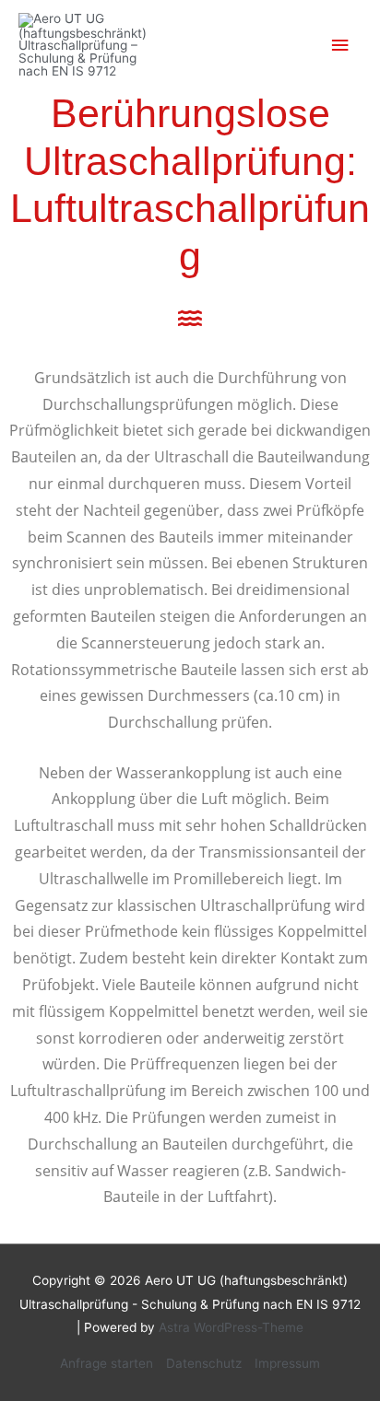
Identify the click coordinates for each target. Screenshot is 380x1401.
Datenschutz (204, 1363)
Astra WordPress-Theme (231, 1327)
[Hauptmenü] (340, 45)
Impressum (287, 1363)
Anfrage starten (106, 1363)
